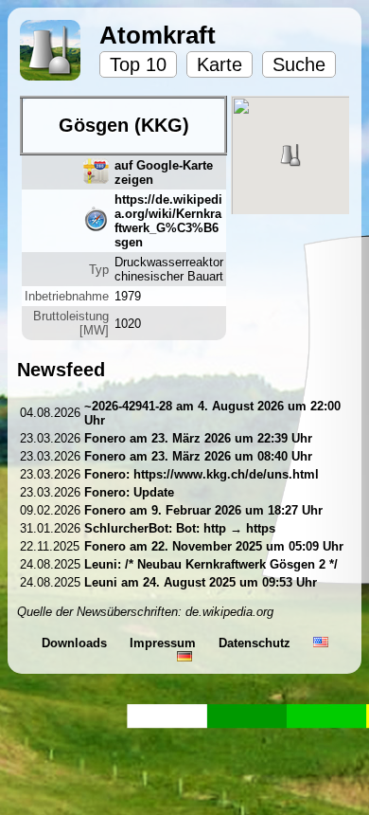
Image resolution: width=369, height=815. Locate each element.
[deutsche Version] (184, 657)
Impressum (165, 643)
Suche (298, 64)
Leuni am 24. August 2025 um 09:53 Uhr (200, 582)
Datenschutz (256, 643)
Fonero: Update (129, 492)
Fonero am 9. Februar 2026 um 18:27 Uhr (203, 510)
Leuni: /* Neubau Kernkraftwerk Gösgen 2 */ (211, 564)
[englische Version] (320, 643)
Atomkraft (157, 35)
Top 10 (138, 64)
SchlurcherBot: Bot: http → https (179, 528)
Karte (219, 64)
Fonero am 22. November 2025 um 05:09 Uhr (213, 546)
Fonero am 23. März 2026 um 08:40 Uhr (198, 456)
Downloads (76, 643)
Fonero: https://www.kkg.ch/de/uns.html (201, 474)
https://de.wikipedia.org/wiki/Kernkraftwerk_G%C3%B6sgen (168, 220)
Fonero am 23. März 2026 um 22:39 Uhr (198, 438)
